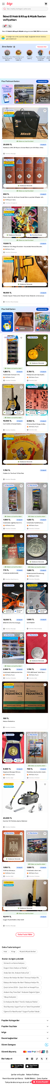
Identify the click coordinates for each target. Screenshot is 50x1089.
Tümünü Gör (42, 47)
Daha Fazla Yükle (25, 935)
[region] (26, 55)
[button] (3, 3)
